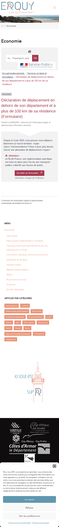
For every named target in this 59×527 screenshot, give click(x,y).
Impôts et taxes (14, 264)
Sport (27, 328)
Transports (39, 334)
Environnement (35, 317)
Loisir (49, 317)
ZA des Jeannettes (15, 289)
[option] (29, 382)
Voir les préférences (29, 516)
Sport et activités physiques (18, 334)
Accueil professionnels (13, 73)
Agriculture (12, 235)
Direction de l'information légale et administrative (23, 201)
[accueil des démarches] (29, 51)
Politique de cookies (40, 523)
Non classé (29, 322)
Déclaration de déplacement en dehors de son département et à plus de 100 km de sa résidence (28, 81)
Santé (8, 328)
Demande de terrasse (17, 259)
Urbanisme (11, 339)
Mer (18, 322)
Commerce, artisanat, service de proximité (27, 254)
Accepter (29, 499)
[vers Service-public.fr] (37, 65)
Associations (11, 306)
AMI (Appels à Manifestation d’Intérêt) (25, 240)
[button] (54, 466)
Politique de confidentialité (19, 523)
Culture (25, 306)
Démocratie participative (17, 311)
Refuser (29, 507)
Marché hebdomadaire (18, 269)
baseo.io (28, 203)
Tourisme (11, 284)
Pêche (9, 274)
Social (18, 328)
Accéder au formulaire (28, 173)
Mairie (8, 322)
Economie (9, 229)
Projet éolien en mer (16, 279)
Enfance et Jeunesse (15, 317)
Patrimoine (43, 322)
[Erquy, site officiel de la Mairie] (17, 7)
